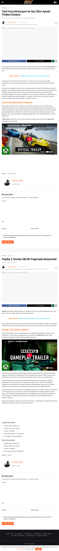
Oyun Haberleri (10, 7)
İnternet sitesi (35, 228)
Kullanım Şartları (21, 549)
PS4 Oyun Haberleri (30, 535)
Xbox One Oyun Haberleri (41, 535)
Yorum (4, 201)
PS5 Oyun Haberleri (28, 269)
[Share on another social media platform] (56, 61)
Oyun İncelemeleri (19, 533)
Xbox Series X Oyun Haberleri (30, 24)
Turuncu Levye (31, 543)
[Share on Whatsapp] (53, 61)
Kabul (38, 549)
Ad (3, 221)
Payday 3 (9, 455)
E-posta (4, 228)
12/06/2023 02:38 (23, 266)
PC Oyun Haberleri (18, 24)
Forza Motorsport (11, 173)
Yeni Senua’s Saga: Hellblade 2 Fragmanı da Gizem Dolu (34, 318)
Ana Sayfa (4, 7)
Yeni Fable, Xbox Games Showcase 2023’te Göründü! (34, 76)
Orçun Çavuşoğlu (12, 22)
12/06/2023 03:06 (23, 22)
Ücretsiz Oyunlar (27, 533)
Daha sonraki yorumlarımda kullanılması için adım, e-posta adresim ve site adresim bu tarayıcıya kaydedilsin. (27, 236)
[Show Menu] (2, 2)
